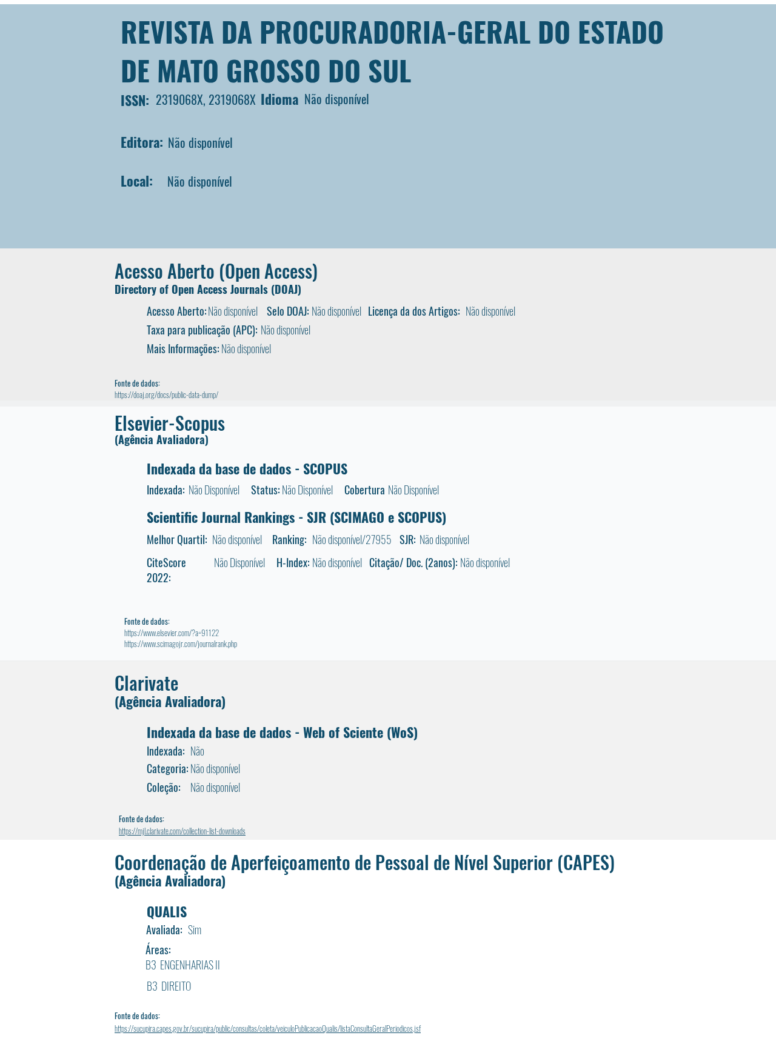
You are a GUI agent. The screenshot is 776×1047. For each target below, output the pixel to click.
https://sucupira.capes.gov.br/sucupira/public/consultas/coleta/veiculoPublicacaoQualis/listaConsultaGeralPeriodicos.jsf (268, 1028)
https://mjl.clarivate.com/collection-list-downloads (182, 831)
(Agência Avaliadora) (162, 439)
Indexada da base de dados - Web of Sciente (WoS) (282, 732)
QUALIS (167, 911)
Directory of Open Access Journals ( (195, 289)
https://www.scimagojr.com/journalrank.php (180, 643)
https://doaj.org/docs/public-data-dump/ (166, 394)
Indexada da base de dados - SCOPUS (247, 468)
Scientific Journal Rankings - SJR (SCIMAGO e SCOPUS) (296, 517)
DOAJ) (288, 289)
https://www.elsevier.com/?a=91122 (171, 633)
